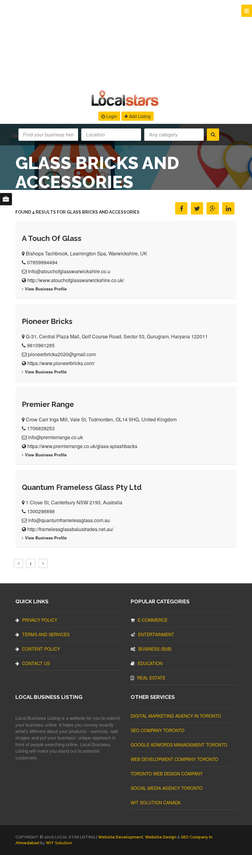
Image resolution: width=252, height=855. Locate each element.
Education (150, 663)
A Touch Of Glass (51, 238)
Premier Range (48, 404)
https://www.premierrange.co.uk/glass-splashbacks (82, 446)
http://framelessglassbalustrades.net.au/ (70, 529)
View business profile (46, 289)
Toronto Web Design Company (167, 773)
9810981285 (41, 345)
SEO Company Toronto (157, 730)
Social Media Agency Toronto (167, 788)
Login (111, 116)
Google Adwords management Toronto (179, 745)
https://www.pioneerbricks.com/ (61, 363)
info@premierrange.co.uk (55, 437)
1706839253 (41, 428)
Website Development (120, 837)
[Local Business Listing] (126, 105)
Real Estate (151, 678)
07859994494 (42, 262)
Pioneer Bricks (47, 321)
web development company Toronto (174, 759)
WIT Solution (59, 843)
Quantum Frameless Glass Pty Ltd (82, 487)
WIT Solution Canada (155, 802)
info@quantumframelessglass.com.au (69, 520)
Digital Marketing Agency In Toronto (176, 716)
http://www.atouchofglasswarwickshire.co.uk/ (75, 280)
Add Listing (139, 116)
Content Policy (41, 649)
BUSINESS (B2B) (155, 649)
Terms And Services (45, 634)
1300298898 (41, 511)
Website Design (160, 837)
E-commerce (152, 620)
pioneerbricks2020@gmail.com (62, 354)
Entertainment (156, 634)
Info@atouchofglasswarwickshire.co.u (69, 271)
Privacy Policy (39, 620)
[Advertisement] (126, 43)
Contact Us (36, 663)
